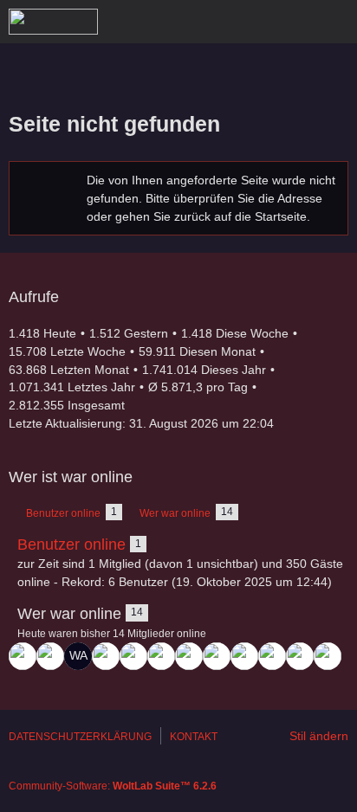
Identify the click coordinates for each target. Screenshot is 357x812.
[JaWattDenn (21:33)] (22, 656)
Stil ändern (318, 736)
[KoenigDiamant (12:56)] (244, 656)
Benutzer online (71, 544)
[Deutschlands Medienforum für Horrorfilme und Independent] (53, 21)
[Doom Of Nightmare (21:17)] (50, 656)
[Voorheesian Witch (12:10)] (300, 656)
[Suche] (247, 21)
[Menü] (334, 21)
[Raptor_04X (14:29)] (189, 656)
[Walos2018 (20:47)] (78, 656)
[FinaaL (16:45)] (161, 656)
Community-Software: (113, 786)
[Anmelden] (291, 21)
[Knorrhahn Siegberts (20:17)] (106, 656)
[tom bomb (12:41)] (272, 656)
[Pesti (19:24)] (133, 656)
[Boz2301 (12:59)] (216, 656)
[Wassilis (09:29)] (327, 656)
